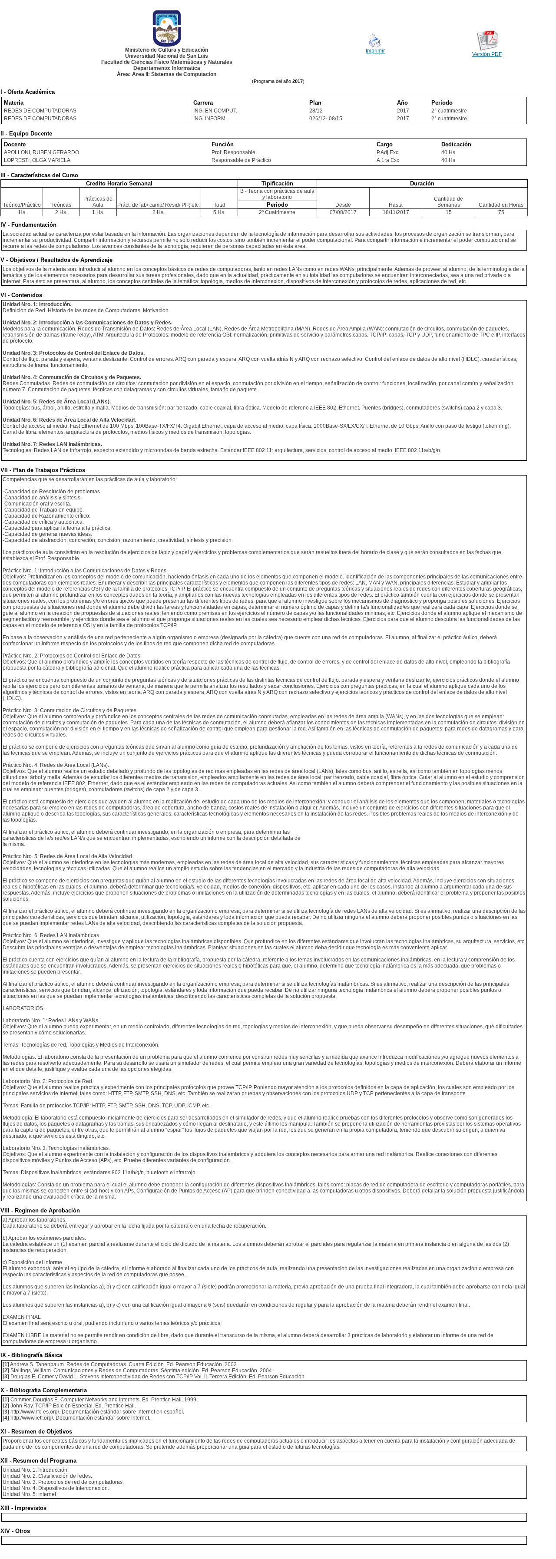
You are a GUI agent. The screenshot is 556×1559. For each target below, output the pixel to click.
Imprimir (375, 51)
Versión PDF (487, 54)
